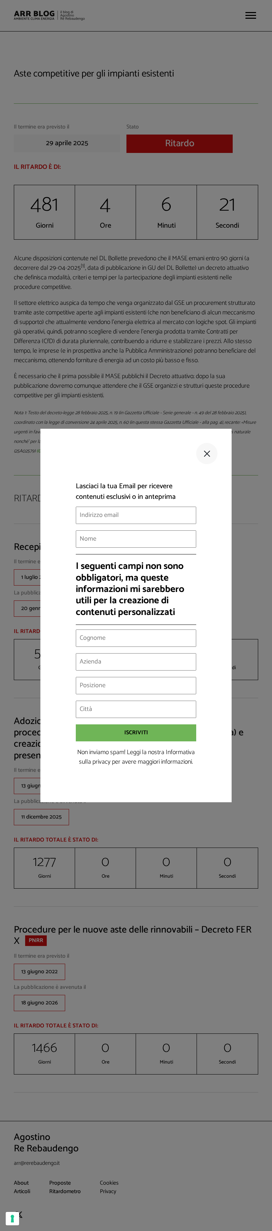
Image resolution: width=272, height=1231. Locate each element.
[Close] (206, 453)
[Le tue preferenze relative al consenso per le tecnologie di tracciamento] (12, 1218)
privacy (101, 762)
